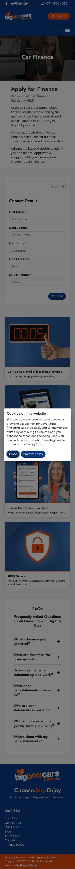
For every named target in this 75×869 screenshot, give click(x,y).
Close (13, 454)
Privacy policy (33, 454)
